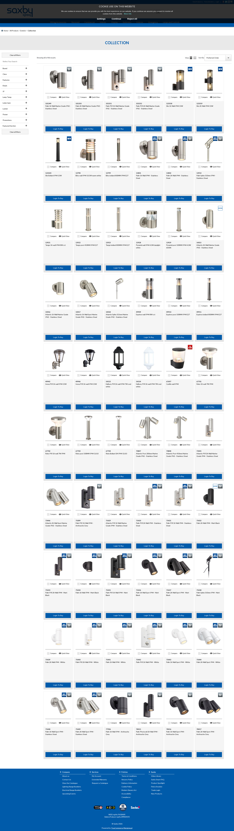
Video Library (156, 776)
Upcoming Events (69, 794)
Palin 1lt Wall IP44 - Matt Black (87, 593)
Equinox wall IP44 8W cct (145, 314)
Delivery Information (129, 783)
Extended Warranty (99, 780)
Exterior (23, 31)
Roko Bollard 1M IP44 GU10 (116, 454)
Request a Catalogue (100, 783)
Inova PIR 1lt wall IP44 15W (56, 384)
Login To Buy (58, 129)
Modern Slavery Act (129, 790)
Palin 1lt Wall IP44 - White (116, 662)
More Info (127, 14)
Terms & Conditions (129, 776)
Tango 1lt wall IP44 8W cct (55, 245)
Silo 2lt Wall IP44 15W (204, 106)
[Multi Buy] (69, 69)
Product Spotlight (158, 783)
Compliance (126, 797)
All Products (14, 31)
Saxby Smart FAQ (157, 780)
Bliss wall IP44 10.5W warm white (88, 176)
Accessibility (126, 794)
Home (6, 31)
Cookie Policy (127, 787)
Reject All (132, 19)
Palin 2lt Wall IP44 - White (55, 662)
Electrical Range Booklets (72, 790)
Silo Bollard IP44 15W (53, 176)
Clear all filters (15, 55)
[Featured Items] (220, 208)
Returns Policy (127, 780)
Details (194, 58)
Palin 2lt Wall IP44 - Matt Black (208, 523)
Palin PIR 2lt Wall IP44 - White (87, 662)
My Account (96, 776)
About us (65, 776)
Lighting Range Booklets (71, 787)
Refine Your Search (10, 61)
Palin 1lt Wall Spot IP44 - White (178, 662)
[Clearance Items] (190, 347)
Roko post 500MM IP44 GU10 (87, 454)
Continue (116, 19)
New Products (156, 794)
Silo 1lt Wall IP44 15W (174, 106)
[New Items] (190, 69)
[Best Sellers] (154, 138)
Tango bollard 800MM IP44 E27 (118, 245)
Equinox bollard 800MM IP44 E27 (209, 314)
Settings (101, 19)
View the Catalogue (70, 783)
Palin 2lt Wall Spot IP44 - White (208, 662)
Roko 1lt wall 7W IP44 (204, 384)
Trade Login (155, 790)
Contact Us (66, 780)
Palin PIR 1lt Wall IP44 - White (147, 662)
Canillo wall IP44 (172, 384)
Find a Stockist (156, 787)
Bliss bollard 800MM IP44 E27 (117, 176)
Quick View (65, 97)
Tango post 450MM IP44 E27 (87, 245)
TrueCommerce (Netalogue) (121, 828)
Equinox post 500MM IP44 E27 (178, 314)
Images (191, 58)
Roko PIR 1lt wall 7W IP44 (55, 454)
